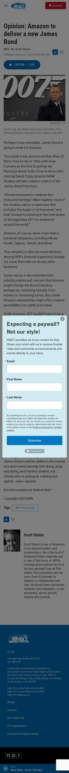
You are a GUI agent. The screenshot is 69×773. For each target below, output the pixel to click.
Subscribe (34, 440)
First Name (14, 379)
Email (11, 361)
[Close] (63, 318)
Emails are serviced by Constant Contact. (34, 428)
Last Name (14, 397)
